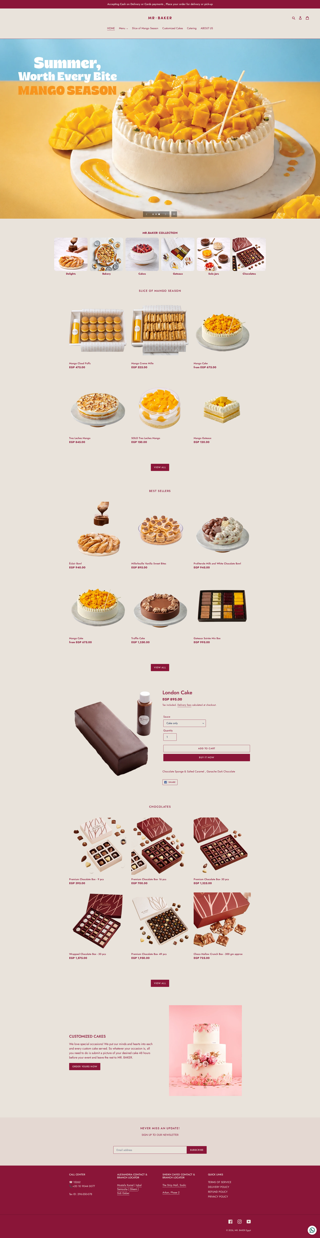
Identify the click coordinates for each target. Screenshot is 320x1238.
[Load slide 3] (159, 214)
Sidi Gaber (123, 1193)
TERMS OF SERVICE (219, 1182)
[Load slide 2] (156, 214)
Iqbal (139, 1185)
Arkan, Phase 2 (171, 1192)
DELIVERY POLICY (218, 1187)
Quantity (168, 730)
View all (160, 467)
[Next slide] (165, 214)
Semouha (122, 1189)
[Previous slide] (146, 214)
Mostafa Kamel (125, 1185)
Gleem (133, 1189)
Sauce (166, 717)
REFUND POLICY (218, 1192)
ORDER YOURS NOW (84, 1066)
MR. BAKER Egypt (243, 1230)
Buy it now (206, 757)
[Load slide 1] (153, 214)
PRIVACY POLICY (218, 1197)
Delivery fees (184, 705)
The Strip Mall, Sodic (174, 1185)
